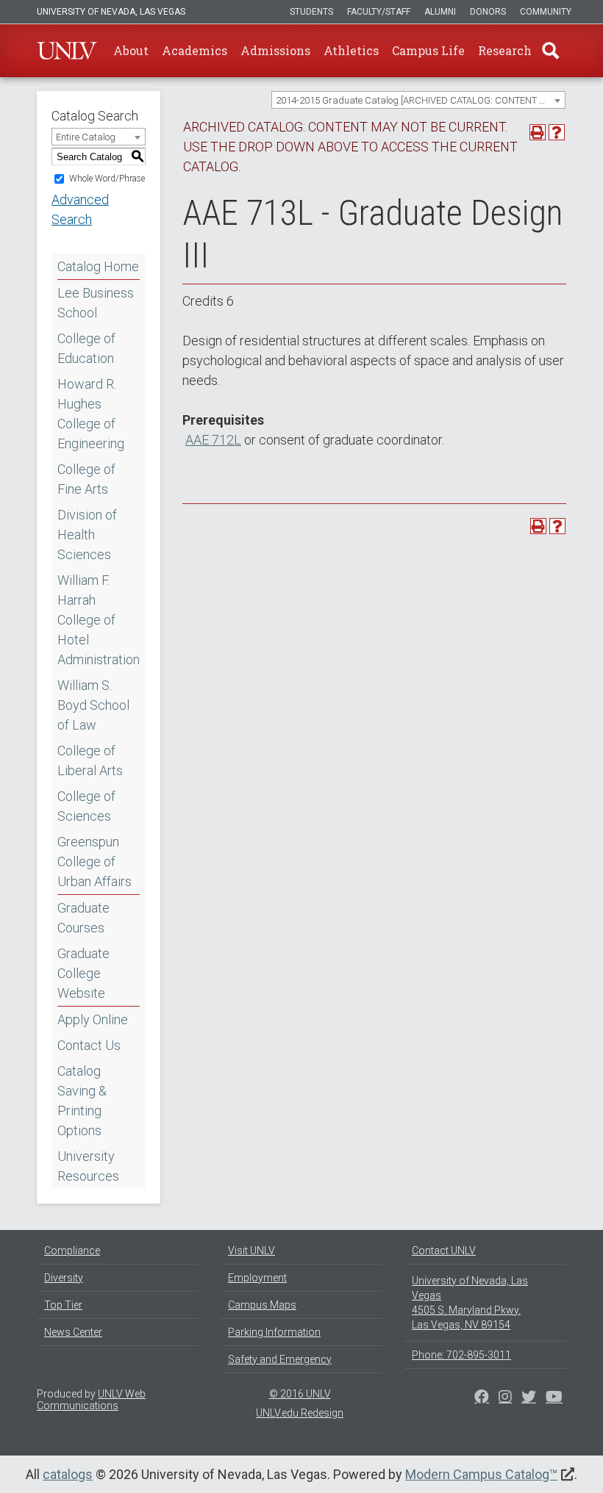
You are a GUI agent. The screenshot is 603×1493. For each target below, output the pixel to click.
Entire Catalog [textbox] (85, 137)
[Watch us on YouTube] (554, 1398)
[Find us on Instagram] (529, 1398)
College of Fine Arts (86, 479)
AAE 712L (213, 439)
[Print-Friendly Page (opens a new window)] (537, 132)
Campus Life (428, 50)
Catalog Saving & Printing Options (82, 1100)
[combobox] (418, 100)
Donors (488, 12)
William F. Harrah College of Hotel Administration (98, 619)
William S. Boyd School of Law (93, 705)
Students (311, 12)
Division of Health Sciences (87, 534)
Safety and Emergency (280, 1359)
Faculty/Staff (378, 12)
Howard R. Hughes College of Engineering (90, 413)
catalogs (68, 1474)
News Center (73, 1332)
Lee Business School (95, 302)
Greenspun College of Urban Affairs (94, 861)
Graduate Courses (83, 917)
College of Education (86, 348)
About (131, 50)
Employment (257, 1278)
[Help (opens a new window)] (557, 132)
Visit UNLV (251, 1250)
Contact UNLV (444, 1250)
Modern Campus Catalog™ (481, 1474)
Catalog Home (98, 266)
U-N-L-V (67, 50)
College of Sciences (86, 806)
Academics (194, 50)
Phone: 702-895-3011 (461, 1355)
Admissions (275, 50)
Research (505, 50)
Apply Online (92, 1019)
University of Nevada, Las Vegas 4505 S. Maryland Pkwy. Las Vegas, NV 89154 (470, 1303)
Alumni (440, 12)
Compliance (72, 1250)
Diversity (63, 1278)
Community (545, 12)
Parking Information (274, 1332)
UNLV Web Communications (91, 1399)
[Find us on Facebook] (482, 1398)
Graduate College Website (83, 973)
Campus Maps (262, 1305)
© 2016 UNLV (300, 1394)
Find (550, 50)
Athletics (351, 50)
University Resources (88, 1166)
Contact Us (89, 1045)
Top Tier (63, 1305)
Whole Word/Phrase (107, 178)
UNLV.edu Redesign (299, 1413)
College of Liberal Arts (90, 760)
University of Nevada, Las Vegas (111, 12)
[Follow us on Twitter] (505, 1398)
